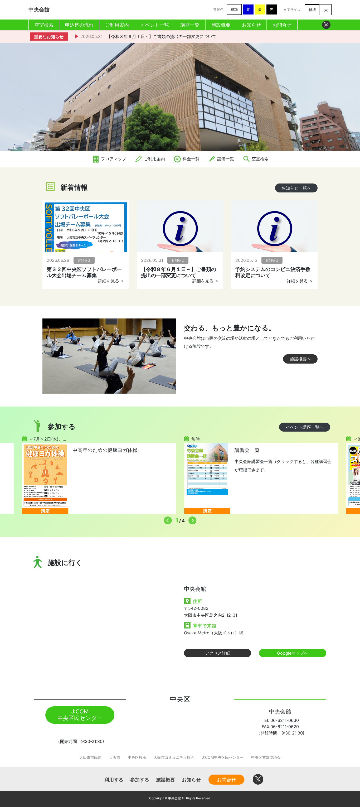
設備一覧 (225, 158)
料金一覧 (190, 158)
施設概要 (165, 779)
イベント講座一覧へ (305, 427)
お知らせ (191, 779)
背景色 (218, 10)
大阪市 (114, 757)
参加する (139, 779)
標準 (234, 9)
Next (191, 519)
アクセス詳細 (217, 653)
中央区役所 (137, 757)
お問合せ (226, 779)
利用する (113, 779)
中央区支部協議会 (266, 757)
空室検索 (259, 158)
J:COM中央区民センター (223, 757)
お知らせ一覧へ (296, 188)
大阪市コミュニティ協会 (174, 757)
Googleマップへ (292, 653)
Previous (166, 519)
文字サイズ (291, 10)
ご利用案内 (154, 158)
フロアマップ (113, 158)
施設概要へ (300, 358)
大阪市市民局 (90, 757)
